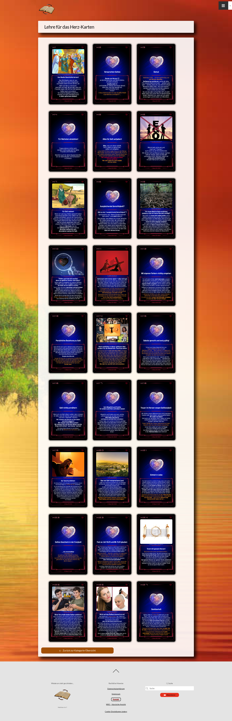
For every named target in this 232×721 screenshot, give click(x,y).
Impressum (116, 694)
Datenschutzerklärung (116, 689)
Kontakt (116, 699)
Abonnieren (170, 695)
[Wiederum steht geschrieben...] (46, 13)
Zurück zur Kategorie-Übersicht (79, 650)
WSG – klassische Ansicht (116, 704)
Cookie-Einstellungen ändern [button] (116, 712)
